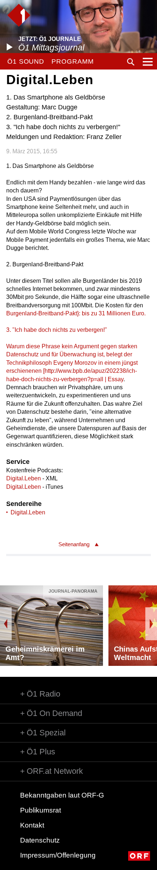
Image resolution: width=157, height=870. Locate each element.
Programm (72, 61)
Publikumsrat (40, 810)
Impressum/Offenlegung (58, 855)
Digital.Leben (23, 478)
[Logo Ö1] (18, 15)
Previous (6, 623)
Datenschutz (40, 840)
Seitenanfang (73, 544)
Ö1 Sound (25, 61)
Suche (130, 61)
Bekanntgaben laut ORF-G (62, 795)
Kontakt (32, 825)
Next (151, 623)
